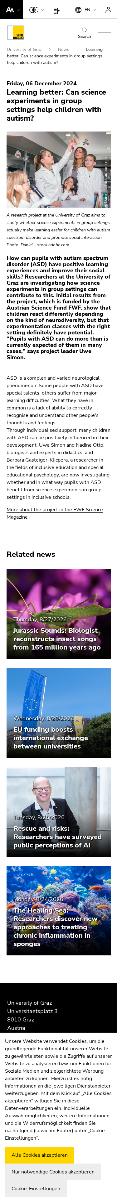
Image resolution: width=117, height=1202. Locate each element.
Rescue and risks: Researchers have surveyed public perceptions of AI (57, 837)
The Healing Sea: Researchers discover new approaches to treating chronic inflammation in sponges (55, 927)
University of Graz (25, 49)
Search (84, 36)
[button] (11, 9)
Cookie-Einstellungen (36, 1188)
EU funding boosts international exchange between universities (50, 738)
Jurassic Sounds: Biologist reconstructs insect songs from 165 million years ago (57, 639)
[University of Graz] (15, 33)
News (64, 49)
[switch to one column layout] (58, 9)
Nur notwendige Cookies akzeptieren (53, 1171)
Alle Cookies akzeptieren (40, 1155)
